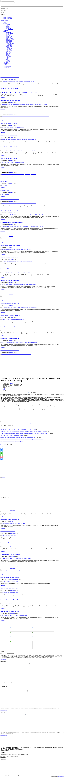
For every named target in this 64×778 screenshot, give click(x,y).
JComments (32, 423)
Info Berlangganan (9, 29)
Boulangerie (8, 59)
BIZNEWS (8, 53)
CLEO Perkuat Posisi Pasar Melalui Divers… (9, 350)
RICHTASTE (8, 52)
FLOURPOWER (9, 45)
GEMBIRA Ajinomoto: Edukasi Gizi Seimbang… (10, 88)
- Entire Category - (4, 446)
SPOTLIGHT (8, 55)
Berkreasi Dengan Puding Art (6, 542)
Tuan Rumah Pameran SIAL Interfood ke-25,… (10, 303)
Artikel (5, 31)
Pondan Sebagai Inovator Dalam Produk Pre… (10, 519)
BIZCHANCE (8, 37)
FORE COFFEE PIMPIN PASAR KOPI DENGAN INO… (11, 111)
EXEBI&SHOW (9, 41)
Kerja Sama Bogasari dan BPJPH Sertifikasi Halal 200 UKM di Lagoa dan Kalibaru (16, 427)
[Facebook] (32, 449)
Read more (2, 85)
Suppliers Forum (13, 521)
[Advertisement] (8, 368)
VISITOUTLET (9, 57)
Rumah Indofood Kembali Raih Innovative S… (10, 268)
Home (5, 22)
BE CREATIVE (9, 36)
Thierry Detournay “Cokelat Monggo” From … (10, 611)
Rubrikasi (11, 383)
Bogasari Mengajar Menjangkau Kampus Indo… (10, 315)
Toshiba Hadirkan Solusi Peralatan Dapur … (9, 199)
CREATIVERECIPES (10, 39)
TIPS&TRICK (8, 56)
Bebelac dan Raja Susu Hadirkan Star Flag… (9, 257)
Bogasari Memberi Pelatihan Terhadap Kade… (10, 233)
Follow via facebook (7, 66)
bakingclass (12, 510)
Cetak (4, 388)
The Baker (8, 60)
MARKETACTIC (9, 50)
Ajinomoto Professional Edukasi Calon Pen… (10, 210)
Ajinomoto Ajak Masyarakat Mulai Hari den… (9, 135)
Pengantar (8, 24)
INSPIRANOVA (9, 49)
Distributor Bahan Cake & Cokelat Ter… (8, 507)
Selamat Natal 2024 (4, 190)
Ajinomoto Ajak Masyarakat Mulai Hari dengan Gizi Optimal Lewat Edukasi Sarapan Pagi (17, 437)
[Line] (32, 455)
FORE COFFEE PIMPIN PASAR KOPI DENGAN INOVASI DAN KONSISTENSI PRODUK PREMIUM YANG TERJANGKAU (24, 433)
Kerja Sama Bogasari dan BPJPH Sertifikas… (9, 77)
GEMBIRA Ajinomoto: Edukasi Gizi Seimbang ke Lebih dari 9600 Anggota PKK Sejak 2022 (18, 429)
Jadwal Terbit (8, 28)
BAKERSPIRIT (9, 35)
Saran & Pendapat (7, 63)
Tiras (7, 25)
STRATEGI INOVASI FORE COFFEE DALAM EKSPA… (11, 222)
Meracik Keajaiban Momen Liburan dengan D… (10, 245)
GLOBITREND (9, 46)
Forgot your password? (7, 17)
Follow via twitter (6, 67)
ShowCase (8, 54)
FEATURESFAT (9, 44)
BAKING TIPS (8, 34)
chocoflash (12, 556)
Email (4, 389)
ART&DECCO (8, 32)
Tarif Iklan (8, 27)
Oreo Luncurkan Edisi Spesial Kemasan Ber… (10, 338)
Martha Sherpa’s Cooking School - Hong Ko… (10, 565)
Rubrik (7, 26)
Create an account (4, 20)
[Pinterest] (32, 457)
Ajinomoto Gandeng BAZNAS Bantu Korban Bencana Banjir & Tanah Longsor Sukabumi (17, 442)
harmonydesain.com (61, 776)
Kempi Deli (8, 61)
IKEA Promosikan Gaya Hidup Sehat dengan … (10, 280)
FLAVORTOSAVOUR (10, 43)
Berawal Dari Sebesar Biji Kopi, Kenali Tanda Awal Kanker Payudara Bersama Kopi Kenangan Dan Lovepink (21, 439)
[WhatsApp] (32, 453)
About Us (5, 23)
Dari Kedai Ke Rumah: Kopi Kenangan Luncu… (10, 100)
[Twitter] (32, 451)
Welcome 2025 (3, 181)
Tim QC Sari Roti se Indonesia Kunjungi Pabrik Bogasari (11, 435)
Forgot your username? (7, 18)
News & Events (6, 30)
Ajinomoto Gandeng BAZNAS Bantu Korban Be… (10, 170)
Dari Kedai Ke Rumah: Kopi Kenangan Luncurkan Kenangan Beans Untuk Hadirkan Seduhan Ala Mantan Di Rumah (23, 431)
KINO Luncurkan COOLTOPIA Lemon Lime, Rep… (11, 291)
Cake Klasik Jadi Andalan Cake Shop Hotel (9, 577)
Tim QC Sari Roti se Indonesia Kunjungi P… (9, 123)
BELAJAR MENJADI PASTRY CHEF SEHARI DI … (10, 554)
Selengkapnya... (3, 659)
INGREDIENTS (9, 48)
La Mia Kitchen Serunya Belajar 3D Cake (9, 588)
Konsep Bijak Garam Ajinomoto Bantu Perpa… (10, 326)
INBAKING (8, 47)
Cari (1, 2)
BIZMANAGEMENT (10, 38)
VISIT (7, 58)
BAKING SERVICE (9, 33)
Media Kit (5, 64)
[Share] (32, 459)
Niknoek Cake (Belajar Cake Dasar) (7, 531)
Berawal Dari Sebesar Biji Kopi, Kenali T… (9, 146)
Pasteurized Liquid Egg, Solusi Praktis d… (9, 599)
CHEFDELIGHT (9, 40)
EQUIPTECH (8, 42)
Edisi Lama (6, 62)
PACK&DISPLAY (9, 51)
